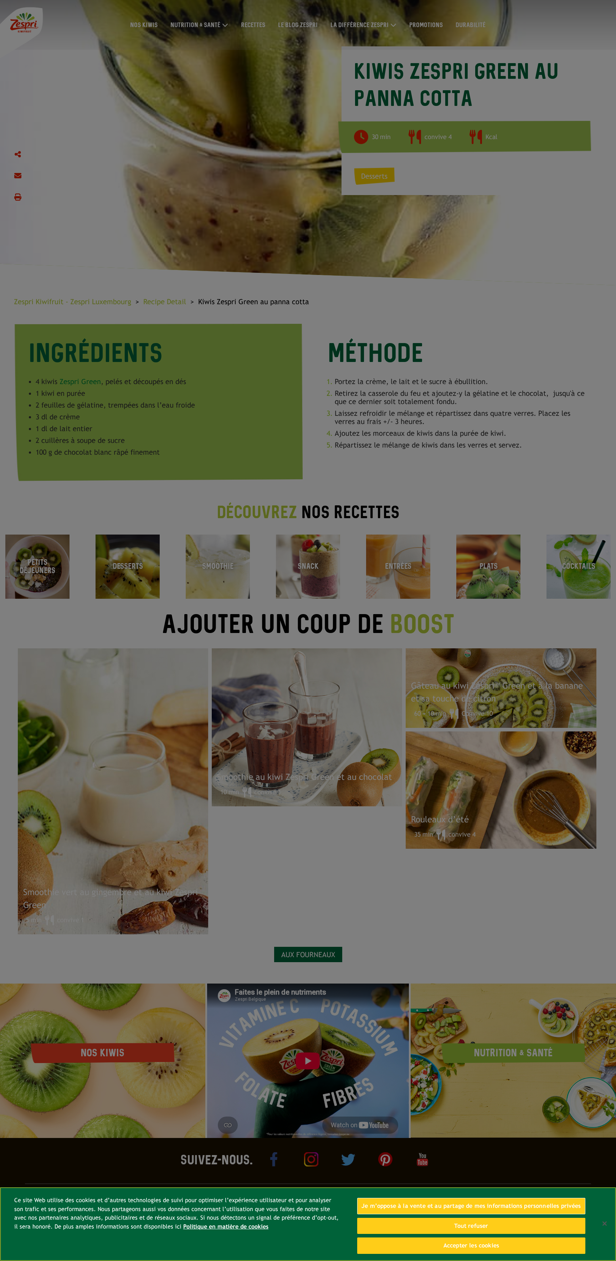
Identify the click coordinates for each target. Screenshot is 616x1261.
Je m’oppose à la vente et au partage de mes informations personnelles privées (471, 1206)
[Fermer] (604, 1223)
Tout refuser (471, 1225)
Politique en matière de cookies (225, 1226)
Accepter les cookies (471, 1245)
